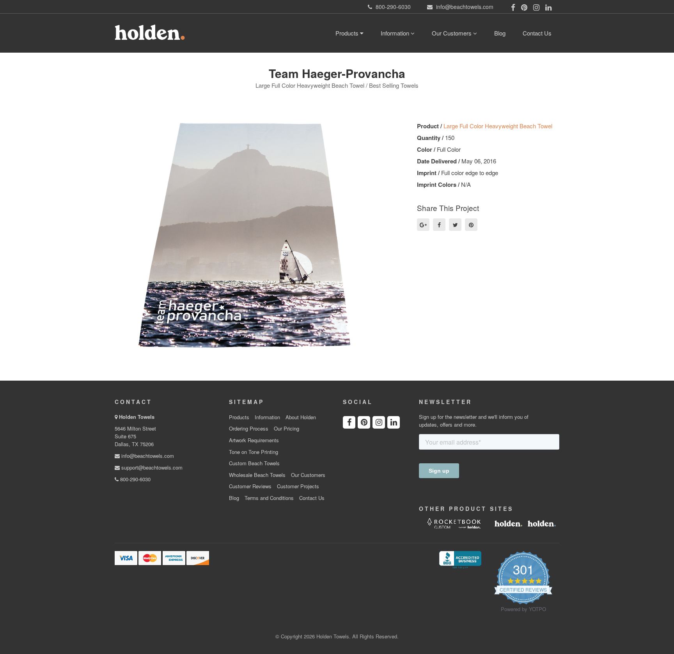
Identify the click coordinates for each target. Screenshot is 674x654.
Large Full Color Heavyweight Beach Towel (497, 126)
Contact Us (537, 33)
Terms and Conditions (269, 498)
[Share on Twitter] (455, 224)
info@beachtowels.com (147, 455)
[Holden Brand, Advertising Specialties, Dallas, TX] (460, 559)
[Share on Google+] (423, 224)
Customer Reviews (250, 486)
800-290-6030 (135, 479)
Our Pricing (286, 428)
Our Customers (452, 33)
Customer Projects (298, 486)
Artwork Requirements (254, 440)
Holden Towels (136, 416)
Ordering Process (248, 428)
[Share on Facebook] (439, 224)
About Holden (301, 417)
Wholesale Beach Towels (257, 475)
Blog (500, 33)
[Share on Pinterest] (471, 224)
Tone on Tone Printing (253, 451)
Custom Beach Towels (254, 463)
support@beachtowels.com (151, 467)
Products (347, 33)
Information (396, 33)
